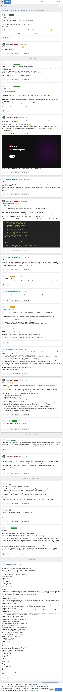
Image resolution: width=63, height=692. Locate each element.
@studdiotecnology (7, 309)
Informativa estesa (33, 690)
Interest (6, 6)
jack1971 (8, 276)
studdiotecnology (10, 64)
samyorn (8, 44)
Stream (1, 6)
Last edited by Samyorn (9, 337)
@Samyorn (5, 17)
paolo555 (8, 440)
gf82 (7, 484)
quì (30, 391)
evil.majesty (9, 349)
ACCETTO (58, 689)
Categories (10, 6)
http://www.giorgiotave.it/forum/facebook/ (13, 467)
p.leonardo (8, 528)
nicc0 (7, 15)
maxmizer (8, 564)
